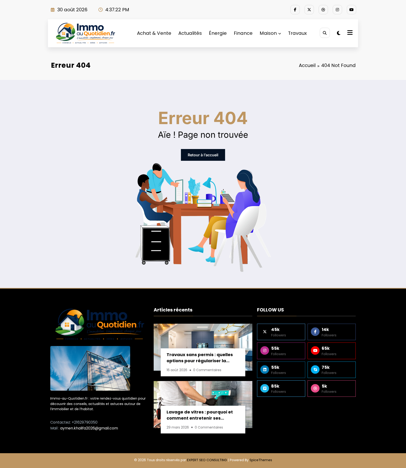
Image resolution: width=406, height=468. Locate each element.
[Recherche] (325, 33)
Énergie (218, 33)
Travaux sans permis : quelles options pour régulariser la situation (200, 358)
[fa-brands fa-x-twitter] (309, 9)
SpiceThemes (261, 460)
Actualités (190, 33)
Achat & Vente (154, 33)
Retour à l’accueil (203, 155)
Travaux (297, 33)
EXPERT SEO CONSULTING (207, 460)
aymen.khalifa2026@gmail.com (89, 428)
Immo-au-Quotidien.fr (69, 398)
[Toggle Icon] (349, 33)
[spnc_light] (338, 33)
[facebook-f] (295, 9)
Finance (243, 33)
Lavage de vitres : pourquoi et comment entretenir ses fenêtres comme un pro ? (200, 415)
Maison (268, 33)
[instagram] (337, 9)
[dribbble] (323, 9)
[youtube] (351, 9)
